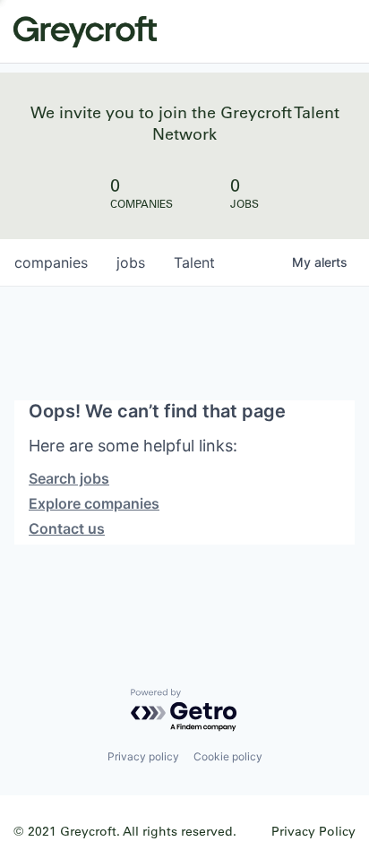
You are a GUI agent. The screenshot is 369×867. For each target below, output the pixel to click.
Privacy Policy (313, 830)
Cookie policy (227, 756)
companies (51, 262)
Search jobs (69, 478)
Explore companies (94, 503)
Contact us (67, 528)
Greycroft (85, 31)
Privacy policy (143, 756)
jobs (130, 262)
